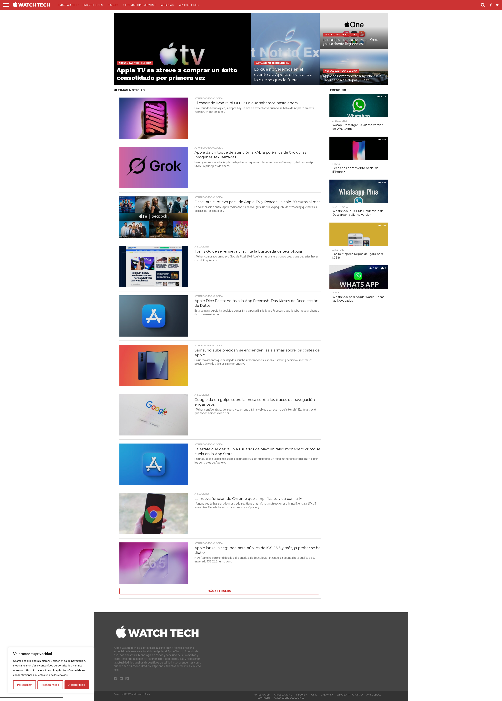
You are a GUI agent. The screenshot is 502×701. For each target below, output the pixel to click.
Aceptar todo (76, 684)
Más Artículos (219, 591)
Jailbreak (167, 4)
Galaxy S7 (327, 694)
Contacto (264, 697)
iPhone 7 (301, 694)
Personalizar (24, 684)
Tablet (113, 4)
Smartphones (93, 4)
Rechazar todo (50, 684)
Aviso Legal (373, 694)
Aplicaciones (189, 4)
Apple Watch (262, 694)
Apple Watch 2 (283, 694)
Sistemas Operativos (138, 4)
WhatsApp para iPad (350, 694)
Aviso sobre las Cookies (289, 697)
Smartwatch (67, 4)
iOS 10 (314, 694)
